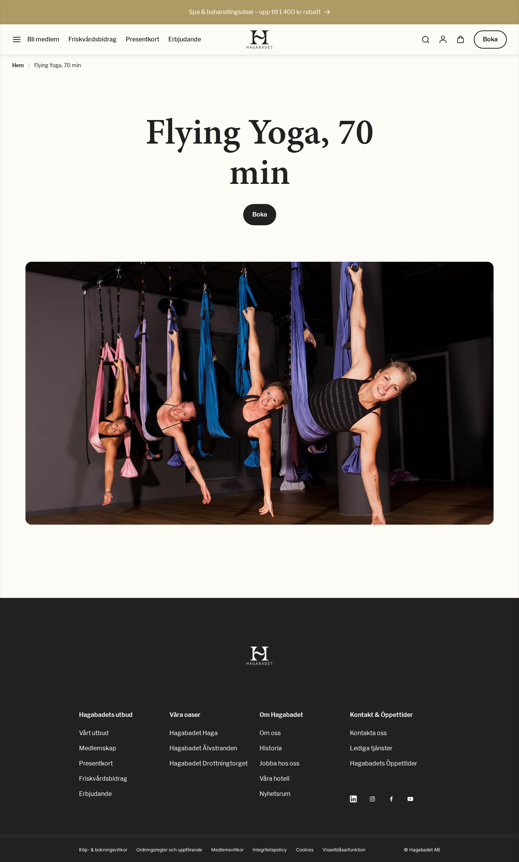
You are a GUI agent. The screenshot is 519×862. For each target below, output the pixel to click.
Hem (18, 65)
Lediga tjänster (371, 748)
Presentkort (142, 39)
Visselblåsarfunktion (344, 850)
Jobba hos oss (279, 763)
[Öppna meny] (16, 39)
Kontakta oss (368, 733)
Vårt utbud (94, 733)
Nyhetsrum (275, 793)
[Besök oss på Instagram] (372, 799)
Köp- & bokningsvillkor (103, 850)
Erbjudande (184, 39)
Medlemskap (97, 748)
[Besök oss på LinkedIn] (353, 799)
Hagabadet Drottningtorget (208, 763)
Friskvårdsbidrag (92, 39)
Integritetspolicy (270, 850)
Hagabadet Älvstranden (203, 748)
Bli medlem (43, 39)
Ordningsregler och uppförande (169, 850)
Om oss (270, 733)
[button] (425, 39)
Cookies (304, 850)
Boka (490, 39)
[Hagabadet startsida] (260, 39)
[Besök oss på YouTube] (410, 799)
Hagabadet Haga (193, 733)
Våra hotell (275, 778)
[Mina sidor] (443, 39)
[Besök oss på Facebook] (391, 799)
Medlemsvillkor (227, 850)
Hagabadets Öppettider (383, 763)
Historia (271, 748)
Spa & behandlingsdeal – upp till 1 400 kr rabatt (255, 12)
